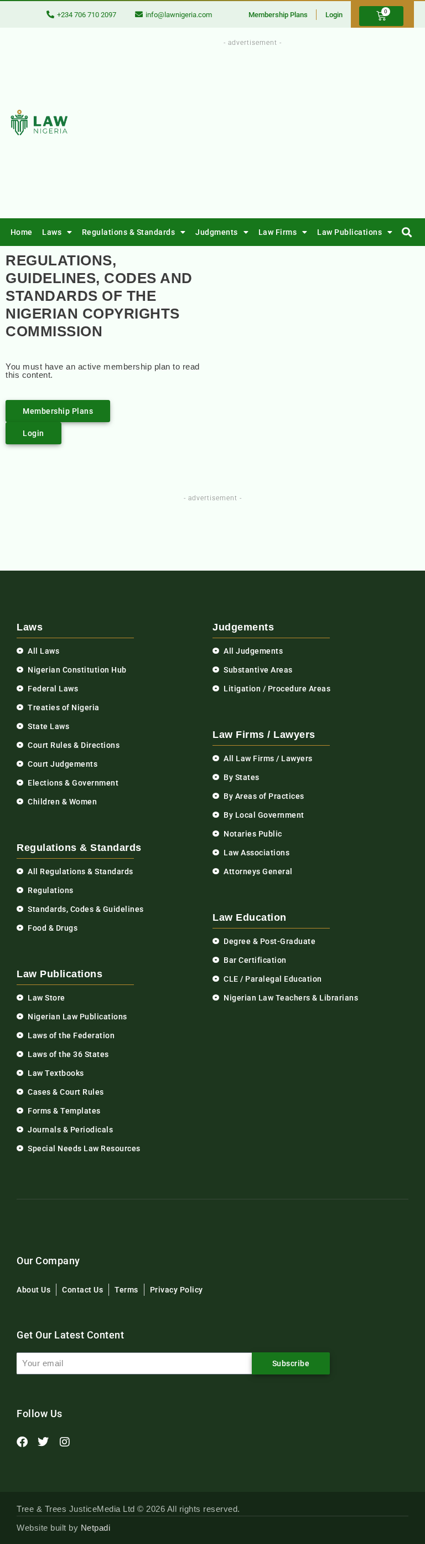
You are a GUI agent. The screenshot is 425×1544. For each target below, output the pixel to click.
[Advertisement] (280, 126)
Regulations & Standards (128, 232)
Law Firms (277, 232)
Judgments (216, 232)
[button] (407, 232)
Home (22, 232)
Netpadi (96, 1527)
